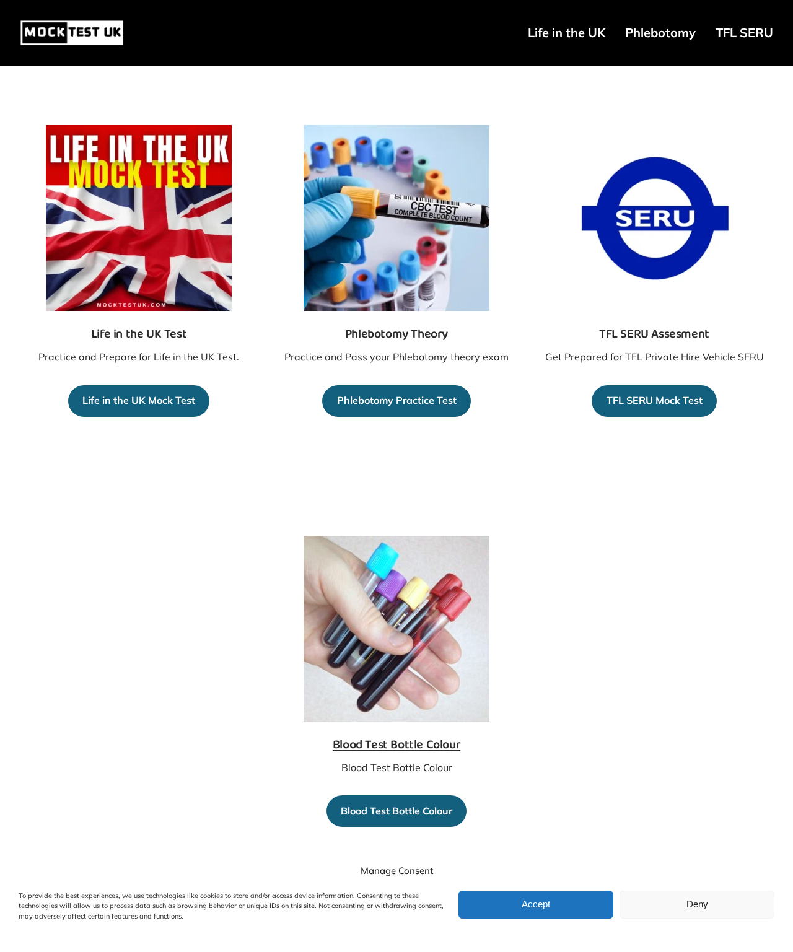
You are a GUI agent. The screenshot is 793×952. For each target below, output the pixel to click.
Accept (536, 904)
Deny (697, 904)
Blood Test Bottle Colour (396, 745)
